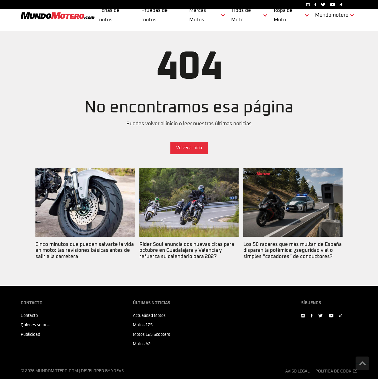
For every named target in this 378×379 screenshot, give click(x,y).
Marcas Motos (197, 15)
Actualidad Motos (149, 316)
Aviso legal (297, 371)
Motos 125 (143, 325)
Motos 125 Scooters (151, 335)
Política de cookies (336, 371)
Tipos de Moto (241, 15)
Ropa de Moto (283, 15)
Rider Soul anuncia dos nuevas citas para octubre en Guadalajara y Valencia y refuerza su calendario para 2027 (186, 180)
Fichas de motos (108, 15)
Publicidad (30, 335)
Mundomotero (331, 15)
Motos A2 (142, 344)
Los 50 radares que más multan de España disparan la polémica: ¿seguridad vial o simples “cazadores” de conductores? (292, 180)
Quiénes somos (35, 325)
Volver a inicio (189, 148)
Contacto (29, 316)
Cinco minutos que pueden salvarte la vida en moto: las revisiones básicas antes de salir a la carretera (84, 180)
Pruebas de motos (154, 15)
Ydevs (117, 371)
